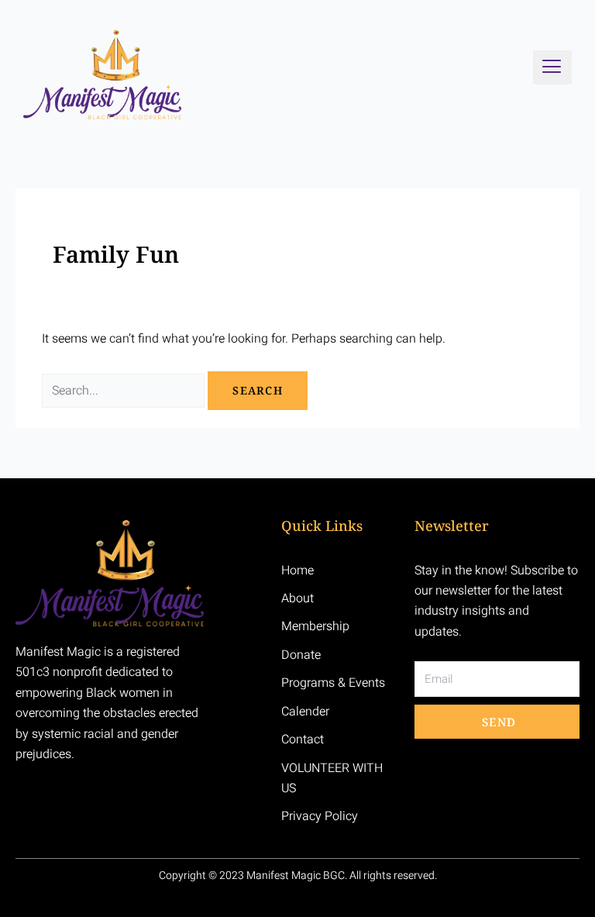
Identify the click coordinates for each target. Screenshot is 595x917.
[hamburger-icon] (552, 67)
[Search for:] (125, 390)
